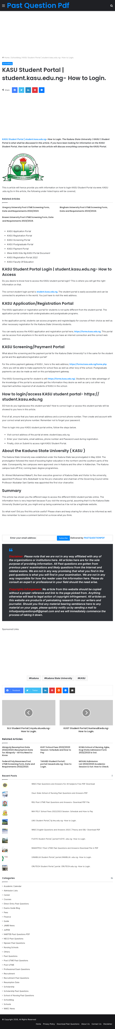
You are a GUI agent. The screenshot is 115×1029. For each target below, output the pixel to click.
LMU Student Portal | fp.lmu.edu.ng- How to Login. (54, 820)
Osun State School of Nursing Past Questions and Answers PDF (60, 793)
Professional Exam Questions (17, 969)
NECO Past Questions (13, 939)
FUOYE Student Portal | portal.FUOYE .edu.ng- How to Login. (59, 839)
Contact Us (96, 1024)
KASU (82, 678)
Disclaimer (107, 1024)
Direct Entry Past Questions (16, 904)
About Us (85, 1024)
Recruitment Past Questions (16, 978)
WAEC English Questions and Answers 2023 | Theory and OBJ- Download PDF (66, 830)
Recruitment (9, 973)
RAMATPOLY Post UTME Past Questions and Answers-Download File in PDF (65, 848)
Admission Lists (11, 890)
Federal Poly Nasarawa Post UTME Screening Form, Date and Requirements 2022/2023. (18, 764)
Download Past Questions (68, 1024)
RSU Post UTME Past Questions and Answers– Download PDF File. (61, 802)
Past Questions (10, 956)
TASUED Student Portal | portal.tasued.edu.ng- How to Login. (56, 764)
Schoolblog (16, 57)
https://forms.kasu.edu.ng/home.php (88, 364)
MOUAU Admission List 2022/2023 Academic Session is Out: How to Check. (94, 764)
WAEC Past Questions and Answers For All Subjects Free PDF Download (63, 784)
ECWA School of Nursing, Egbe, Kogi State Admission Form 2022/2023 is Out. (94, 750)
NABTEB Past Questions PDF (17, 934)
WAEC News (9, 1008)
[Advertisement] (57, 33)
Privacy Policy (49, 1024)
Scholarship (9, 987)
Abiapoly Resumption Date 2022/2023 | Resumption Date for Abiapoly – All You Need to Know (17, 751)
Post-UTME (9, 965)
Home (7, 57)
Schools (7, 1004)
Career (7, 895)
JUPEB (7, 930)
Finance (7, 917)
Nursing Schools (11, 947)
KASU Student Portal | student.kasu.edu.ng (24, 139)
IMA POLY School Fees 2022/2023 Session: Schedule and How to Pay (62, 811)
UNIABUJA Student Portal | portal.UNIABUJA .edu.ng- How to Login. (62, 857)
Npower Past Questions (14, 943)
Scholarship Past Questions (16, 991)
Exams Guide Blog (12, 908)
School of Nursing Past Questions (19, 995)
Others (7, 952)
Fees (6, 912)
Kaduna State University (59, 678)
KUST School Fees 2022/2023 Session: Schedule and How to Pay (55, 750)
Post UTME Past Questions (16, 960)
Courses (7, 899)
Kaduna (34, 678)
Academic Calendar (12, 886)
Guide (6, 921)
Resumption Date (11, 982)
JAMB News (9, 925)
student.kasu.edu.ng (47, 291)
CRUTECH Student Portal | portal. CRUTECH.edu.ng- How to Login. (61, 866)
